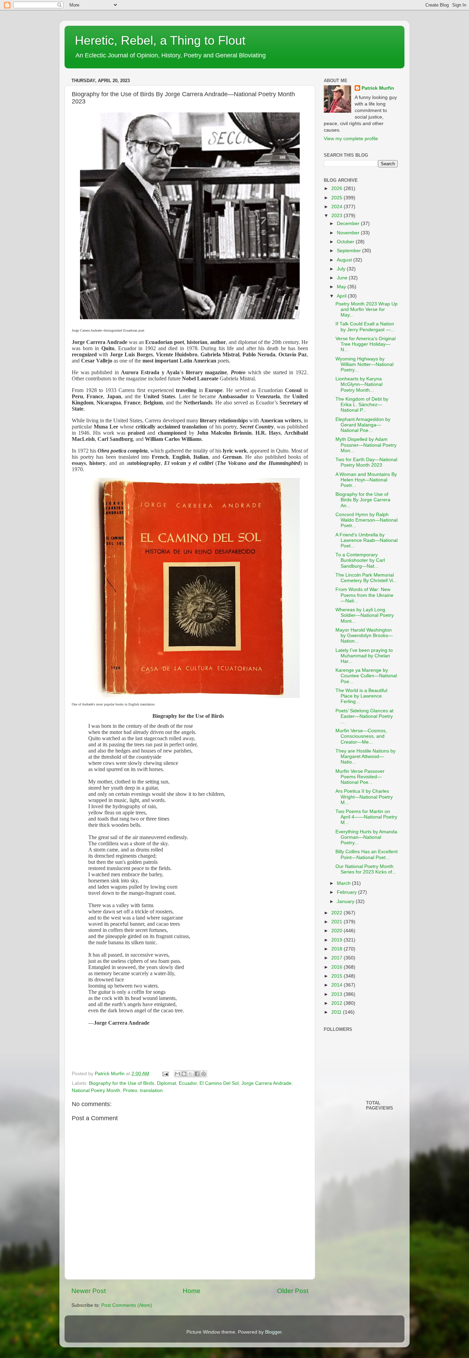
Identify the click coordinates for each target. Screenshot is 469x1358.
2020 (337, 930)
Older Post (292, 1290)
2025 (337, 197)
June (343, 277)
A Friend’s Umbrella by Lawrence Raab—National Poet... (366, 540)
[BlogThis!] (184, 1073)
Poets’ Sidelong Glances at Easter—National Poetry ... (364, 716)
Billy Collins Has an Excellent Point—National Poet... (366, 854)
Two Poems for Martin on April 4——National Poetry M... (366, 817)
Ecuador (188, 1083)
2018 (337, 948)
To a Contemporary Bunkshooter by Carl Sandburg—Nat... (360, 560)
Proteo (130, 1090)
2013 (337, 994)
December (349, 223)
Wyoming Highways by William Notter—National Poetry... (364, 364)
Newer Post (88, 1290)
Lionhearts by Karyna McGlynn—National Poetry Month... (358, 384)
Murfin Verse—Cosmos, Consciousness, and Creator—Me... (361, 736)
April (342, 296)
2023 (337, 215)
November (349, 232)
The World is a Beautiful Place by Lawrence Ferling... (361, 696)
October (346, 241)
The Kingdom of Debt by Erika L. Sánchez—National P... (361, 405)
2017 (337, 957)
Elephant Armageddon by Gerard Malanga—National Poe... (362, 425)
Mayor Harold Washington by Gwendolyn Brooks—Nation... (364, 635)
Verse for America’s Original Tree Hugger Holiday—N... (365, 344)
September (349, 250)
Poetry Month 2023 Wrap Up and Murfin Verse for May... (366, 309)
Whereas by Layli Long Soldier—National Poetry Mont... (364, 615)
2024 (337, 206)
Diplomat (166, 1083)
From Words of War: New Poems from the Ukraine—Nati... (364, 595)
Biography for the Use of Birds (121, 1083)
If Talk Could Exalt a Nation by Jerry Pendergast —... (365, 326)
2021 (337, 921)
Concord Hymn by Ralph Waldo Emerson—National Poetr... (366, 520)
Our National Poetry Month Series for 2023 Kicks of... (365, 869)
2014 (337, 985)
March (344, 883)
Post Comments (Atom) (126, 1305)
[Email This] (177, 1073)
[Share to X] (190, 1073)
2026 (337, 188)
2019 (337, 940)
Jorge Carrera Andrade (266, 1083)
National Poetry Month (96, 1090)
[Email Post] (165, 1073)
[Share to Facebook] (197, 1073)
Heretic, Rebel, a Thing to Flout (160, 40)
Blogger (273, 1332)
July (342, 268)
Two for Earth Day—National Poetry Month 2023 (366, 462)
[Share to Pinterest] (203, 1073)
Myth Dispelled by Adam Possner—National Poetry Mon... (366, 445)
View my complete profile (351, 138)
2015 (337, 976)
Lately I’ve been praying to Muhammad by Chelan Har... (364, 656)
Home (192, 1290)
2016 (337, 967)
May (342, 286)
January (346, 901)
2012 (337, 1003)
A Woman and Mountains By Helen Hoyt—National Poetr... (366, 480)
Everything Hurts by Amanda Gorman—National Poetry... (366, 837)
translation (151, 1090)
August (345, 260)
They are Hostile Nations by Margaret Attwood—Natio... (365, 756)
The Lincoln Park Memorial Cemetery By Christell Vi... (366, 577)
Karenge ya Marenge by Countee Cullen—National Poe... (366, 676)
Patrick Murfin (378, 88)
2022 (337, 912)
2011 (337, 1012)
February (347, 892)
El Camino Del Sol (219, 1083)
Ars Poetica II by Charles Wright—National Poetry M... (364, 797)
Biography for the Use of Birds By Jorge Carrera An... (362, 500)
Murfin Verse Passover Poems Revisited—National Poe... (360, 777)
